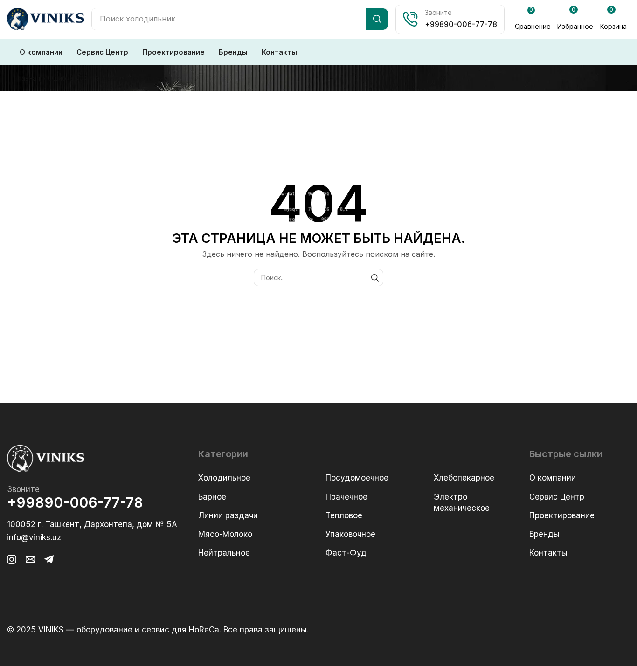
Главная (27, 78)
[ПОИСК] (374, 277)
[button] (533, 19)
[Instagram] (11, 559)
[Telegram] (49, 559)
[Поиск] (377, 19)
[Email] (30, 559)
